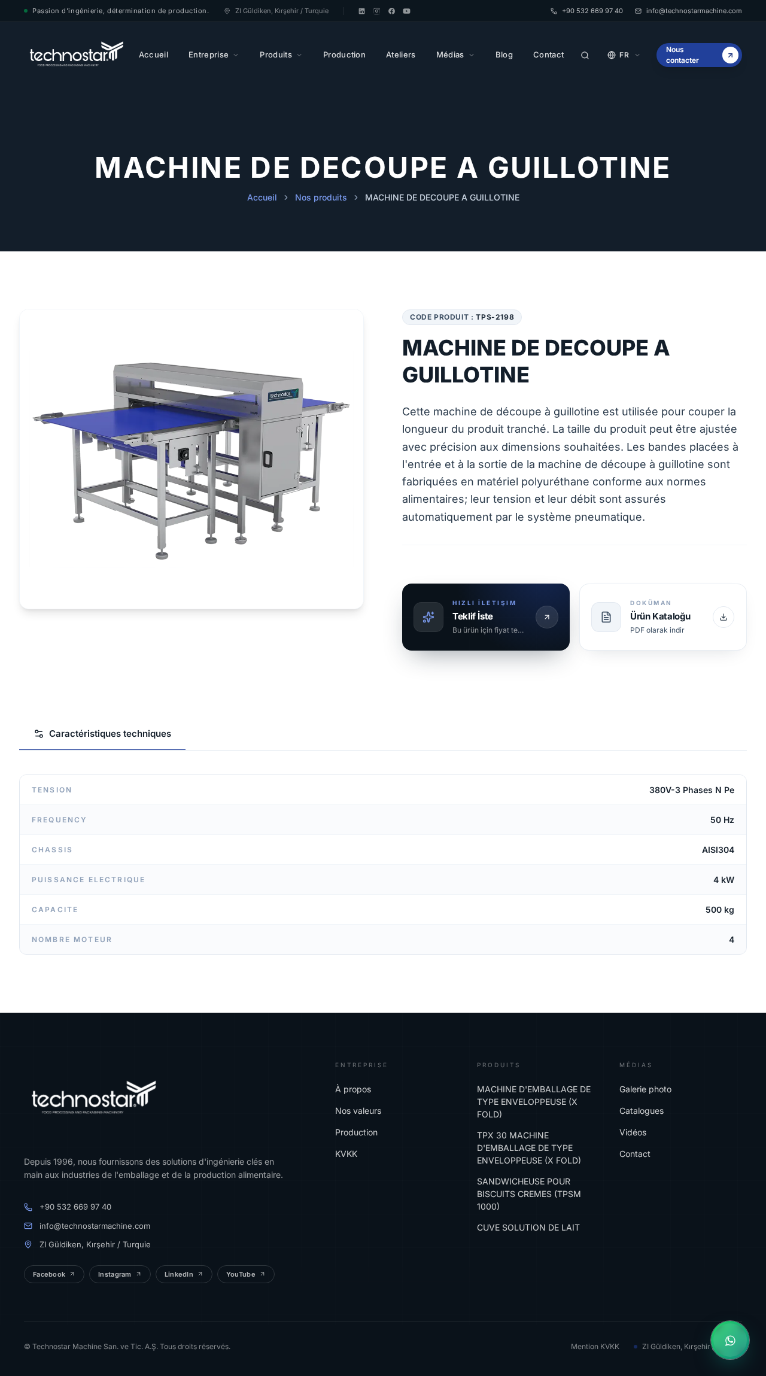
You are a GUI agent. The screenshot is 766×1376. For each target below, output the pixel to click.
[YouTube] (407, 11)
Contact (635, 1154)
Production (356, 1132)
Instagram (114, 1274)
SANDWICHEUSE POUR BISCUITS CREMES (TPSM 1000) (529, 1193)
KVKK (346, 1154)
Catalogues (641, 1110)
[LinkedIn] (362, 11)
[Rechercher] (584, 55)
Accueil (262, 197)
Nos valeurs (358, 1110)
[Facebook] (392, 11)
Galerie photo (645, 1089)
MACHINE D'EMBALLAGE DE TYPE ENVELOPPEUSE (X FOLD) (534, 1101)
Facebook (49, 1274)
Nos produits (321, 197)
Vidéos (632, 1132)
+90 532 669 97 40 (592, 11)
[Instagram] (377, 11)
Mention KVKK (595, 1346)
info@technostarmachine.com (694, 11)
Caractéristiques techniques (110, 733)
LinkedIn (179, 1274)
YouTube (241, 1274)
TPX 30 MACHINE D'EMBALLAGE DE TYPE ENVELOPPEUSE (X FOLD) (529, 1147)
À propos (353, 1089)
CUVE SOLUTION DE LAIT (528, 1227)
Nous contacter (682, 55)
